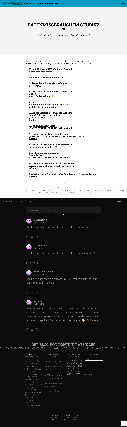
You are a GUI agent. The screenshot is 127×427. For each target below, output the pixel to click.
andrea (50, 364)
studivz (72, 192)
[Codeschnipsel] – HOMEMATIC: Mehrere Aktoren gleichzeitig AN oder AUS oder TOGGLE (33, 384)
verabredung (49, 391)
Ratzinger (84, 35)
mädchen (48, 361)
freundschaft (57, 369)
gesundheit (49, 372)
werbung (91, 192)
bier (57, 364)
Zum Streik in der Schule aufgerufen (22, 202)
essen (60, 366)
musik (60, 375)
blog (46, 366)
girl (53, 372)
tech (77, 192)
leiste (92, 190)
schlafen (60, 381)
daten (42, 190)
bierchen (60, 364)
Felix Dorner (71, 419)
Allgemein (63, 183)
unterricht (49, 389)
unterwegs (54, 389)
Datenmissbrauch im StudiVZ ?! (63, 27)
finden (66, 190)
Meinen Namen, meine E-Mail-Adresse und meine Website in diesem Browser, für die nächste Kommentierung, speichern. (63, 218)
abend (59, 361)
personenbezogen (110, 190)
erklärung (62, 188)
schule (47, 383)
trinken (47, 386)
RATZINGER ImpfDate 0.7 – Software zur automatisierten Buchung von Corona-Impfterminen (32, 366)
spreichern (64, 192)
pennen (56, 378)
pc (102, 190)
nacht (46, 378)
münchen (54, 361)
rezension (55, 381)
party (52, 378)
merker (56, 375)
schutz (49, 192)
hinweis (72, 190)
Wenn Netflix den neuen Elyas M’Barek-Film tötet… (32, 405)
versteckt (83, 192)
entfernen (59, 190)
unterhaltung (56, 386)
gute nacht (57, 372)
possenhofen (47, 381)
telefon (50, 383)
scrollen (56, 192)
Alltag (119, 202)
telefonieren (55, 383)
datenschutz (49, 190)
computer (35, 190)
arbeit (54, 364)
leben (87, 190)
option (97, 190)
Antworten (32, 237)
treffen (60, 383)
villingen (57, 391)
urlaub (58, 389)
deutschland (55, 366)
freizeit (51, 369)
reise (52, 381)
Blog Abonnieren (32, 355)
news (49, 378)
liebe (52, 375)
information (80, 190)
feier (47, 369)
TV (49, 386)
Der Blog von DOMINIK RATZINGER (40, 3)
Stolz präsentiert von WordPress (63, 417)
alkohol (46, 364)
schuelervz (42, 192)
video (54, 391)
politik (60, 378)
